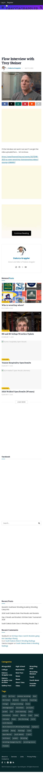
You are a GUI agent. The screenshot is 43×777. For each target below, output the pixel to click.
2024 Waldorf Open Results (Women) (18, 391)
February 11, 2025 (8, 337)
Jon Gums (30, 707)
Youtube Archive (33, 684)
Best (34, 696)
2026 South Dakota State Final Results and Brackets (20, 613)
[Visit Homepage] (22, 7)
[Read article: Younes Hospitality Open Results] (21, 350)
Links (22, 757)
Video (18, 686)
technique (6, 738)
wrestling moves (29, 742)
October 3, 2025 (8, 308)
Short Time (20, 682)
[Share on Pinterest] (25, 104)
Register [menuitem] (10, 2)
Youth (32, 677)
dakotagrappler (8, 707)
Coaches (24, 700)
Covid (28, 704)
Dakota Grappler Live (7, 674)
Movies (23, 715)
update (15, 738)
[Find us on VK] (10, 762)
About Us (5, 757)
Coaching (33, 700)
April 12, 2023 (29, 68)
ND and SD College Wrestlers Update (18, 334)
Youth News (34, 680)
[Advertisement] (21, 34)
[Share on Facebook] (5, 104)
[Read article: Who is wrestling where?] (21, 293)
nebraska (6, 719)
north (33, 719)
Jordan (5, 711)
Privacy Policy (31, 757)
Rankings (21, 730)
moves (15, 715)
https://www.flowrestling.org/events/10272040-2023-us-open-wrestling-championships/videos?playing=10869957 (20, 159)
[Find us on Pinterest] (8, 762)
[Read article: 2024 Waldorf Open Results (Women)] (21, 379)
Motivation (20, 670)
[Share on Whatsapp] (18, 104)
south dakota (19, 734)
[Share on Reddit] (32, 104)
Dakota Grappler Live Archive (7, 680)
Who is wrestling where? (13, 305)
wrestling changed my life (12, 742)
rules (29, 730)
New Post (19, 673)
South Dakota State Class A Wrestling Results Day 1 (20, 623)
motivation (6, 715)
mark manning (21, 711)
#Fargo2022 (6, 666)
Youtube (6, 746)
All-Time (12, 696)
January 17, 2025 (8, 366)
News (18, 676)
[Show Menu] (3, 7)
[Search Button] (41, 7)
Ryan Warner (7, 734)
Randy (13, 730)
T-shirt (28, 734)
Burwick (15, 700)
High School (20, 666)
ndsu (36, 715)
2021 (4, 696)
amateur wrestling (24, 696)
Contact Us (5, 759)
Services (14, 757)
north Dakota (7, 723)
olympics (35, 727)
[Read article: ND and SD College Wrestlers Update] (21, 322)
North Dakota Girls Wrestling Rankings (16, 727)
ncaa (30, 715)
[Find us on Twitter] (5, 762)
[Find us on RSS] (13, 762)
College (5, 302)
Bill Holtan (6, 700)
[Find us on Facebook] (2, 762)
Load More (21, 402)
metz (30, 711)
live (11, 711)
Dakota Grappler (14, 68)
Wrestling (24, 738)
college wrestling (17, 704)
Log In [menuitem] (3, 2)
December (20, 707)
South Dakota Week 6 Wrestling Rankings (20, 641)
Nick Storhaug (23, 719)
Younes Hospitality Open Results (16, 363)
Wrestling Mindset (33, 673)
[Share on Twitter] (11, 104)
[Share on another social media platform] (38, 104)
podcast (5, 730)
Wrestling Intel (33, 667)
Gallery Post (6, 686)
